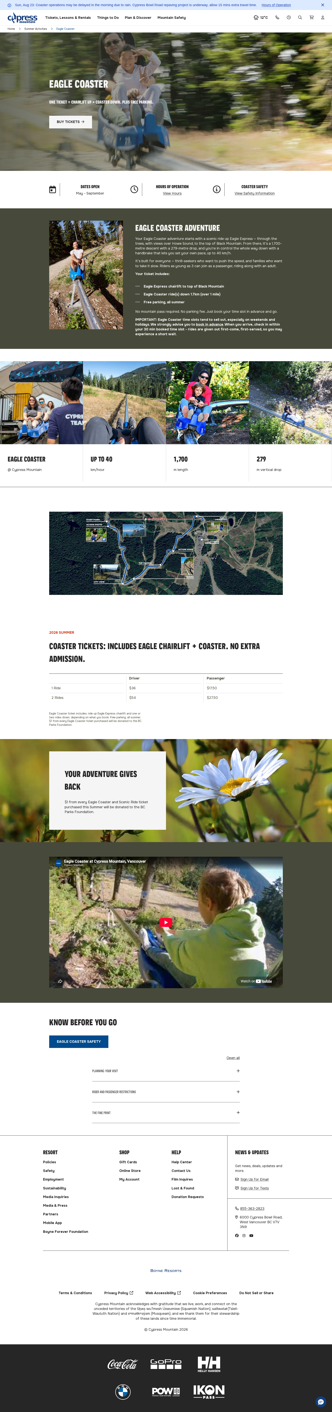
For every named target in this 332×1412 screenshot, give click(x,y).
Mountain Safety (172, 18)
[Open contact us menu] (277, 17)
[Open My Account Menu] (322, 17)
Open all (233, 1058)
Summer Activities (35, 29)
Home (11, 29)
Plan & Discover (138, 18)
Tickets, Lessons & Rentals (68, 18)
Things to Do (108, 18)
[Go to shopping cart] (311, 17)
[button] (320, 1401)
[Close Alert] (322, 5)
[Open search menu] (300, 17)
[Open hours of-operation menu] (288, 17)
